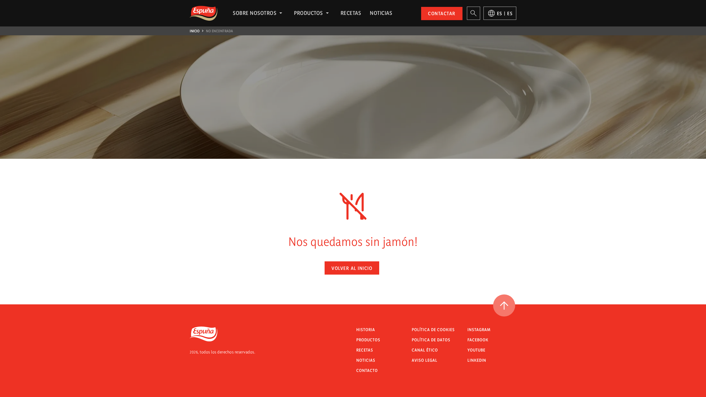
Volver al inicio (351, 268)
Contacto (367, 370)
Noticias (381, 13)
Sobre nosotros (254, 13)
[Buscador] (473, 13)
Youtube (476, 350)
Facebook (477, 339)
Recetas (351, 13)
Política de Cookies (433, 329)
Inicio (194, 31)
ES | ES (505, 13)
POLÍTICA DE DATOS (431, 339)
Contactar (442, 13)
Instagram (479, 329)
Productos (308, 13)
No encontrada (219, 31)
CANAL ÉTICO (425, 350)
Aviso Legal (424, 360)
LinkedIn (476, 360)
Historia (365, 329)
